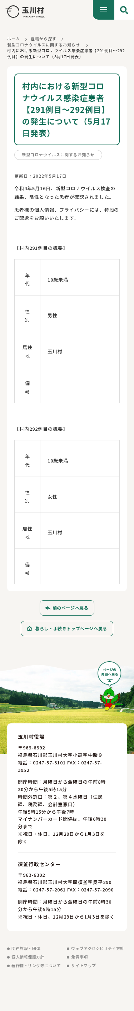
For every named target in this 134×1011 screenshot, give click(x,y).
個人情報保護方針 (27, 957)
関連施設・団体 (25, 948)
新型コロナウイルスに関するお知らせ (43, 44)
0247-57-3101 (49, 762)
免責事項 (79, 957)
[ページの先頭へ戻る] (110, 688)
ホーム (13, 38)
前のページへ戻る (71, 608)
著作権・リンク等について (36, 965)
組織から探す (43, 38)
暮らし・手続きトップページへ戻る (71, 628)
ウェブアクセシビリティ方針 (97, 948)
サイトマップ (83, 965)
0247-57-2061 (49, 889)
